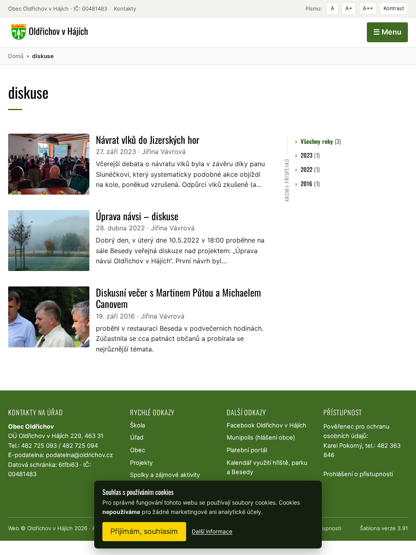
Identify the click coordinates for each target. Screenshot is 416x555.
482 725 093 (39, 445)
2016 (310, 183)
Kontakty (125, 8)
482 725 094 (80, 445)
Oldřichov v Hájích (50, 528)
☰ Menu (387, 32)
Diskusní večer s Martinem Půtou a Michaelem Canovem (178, 298)
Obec (137, 450)
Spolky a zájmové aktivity (165, 475)
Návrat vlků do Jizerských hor (147, 139)
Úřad (136, 437)
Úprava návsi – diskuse (137, 215)
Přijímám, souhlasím (144, 531)
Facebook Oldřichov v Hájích (266, 425)
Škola (137, 425)
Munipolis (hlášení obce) (261, 437)
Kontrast (394, 8)
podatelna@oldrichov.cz (79, 455)
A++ (368, 8)
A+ (348, 8)
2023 (310, 155)
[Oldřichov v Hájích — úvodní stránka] (48, 32)
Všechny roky (320, 141)
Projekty (141, 462)
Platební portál (247, 450)
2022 (310, 169)
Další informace (212, 531)
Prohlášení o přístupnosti (358, 474)
